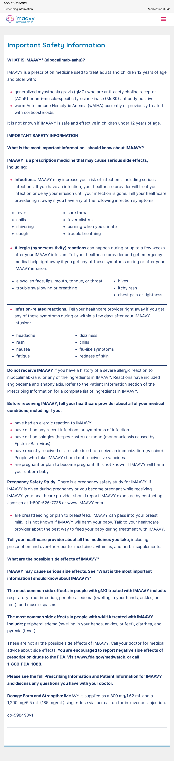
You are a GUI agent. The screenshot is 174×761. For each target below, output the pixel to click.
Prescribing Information (18, 9)
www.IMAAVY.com (85, 502)
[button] (164, 19)
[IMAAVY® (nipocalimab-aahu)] (20, 19)
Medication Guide (159, 9)
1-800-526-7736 (45, 502)
